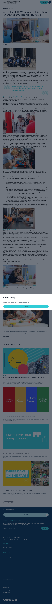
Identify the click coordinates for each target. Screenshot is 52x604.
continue (26, 306)
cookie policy (25, 302)
